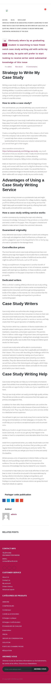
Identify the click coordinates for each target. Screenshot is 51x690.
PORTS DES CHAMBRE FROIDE (12, 646)
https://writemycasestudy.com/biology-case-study (20, 151)
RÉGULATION (7, 650)
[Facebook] (42, 2)
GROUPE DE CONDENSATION (12, 638)
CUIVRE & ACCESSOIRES (10, 614)
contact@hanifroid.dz (10, 561)
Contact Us (6, 580)
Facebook (4, 500)
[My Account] (38, 10)
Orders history (7, 586)
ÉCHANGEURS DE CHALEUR (12, 626)
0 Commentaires (31, 67)
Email (21, 500)
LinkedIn (12, 500)
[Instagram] (47, 2)
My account (6, 583)
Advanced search (8, 589)
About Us (5, 577)
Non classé (19, 67)
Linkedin (14, 568)
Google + (17, 500)
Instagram (9, 568)
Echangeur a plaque (9, 618)
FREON (4, 634)
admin (9, 67)
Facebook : (5, 568)
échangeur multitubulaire (11, 622)
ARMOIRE (5, 602)
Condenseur (6, 610)
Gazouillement (8, 500)
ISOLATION (6, 642)
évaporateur (6, 630)
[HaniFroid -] (10, 10)
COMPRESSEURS (8, 606)
